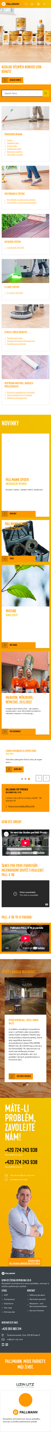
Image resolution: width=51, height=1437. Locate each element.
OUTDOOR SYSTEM (15, 248)
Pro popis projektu (24, 1076)
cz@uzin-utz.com (15, 1339)
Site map (8, 1308)
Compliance (9, 1299)
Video (12, 559)
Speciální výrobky (15, 155)
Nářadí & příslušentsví (17, 398)
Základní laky (13, 143)
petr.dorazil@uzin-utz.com (22, 1175)
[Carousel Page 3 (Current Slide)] (29, 779)
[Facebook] (6, 1344)
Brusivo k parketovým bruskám (21, 392)
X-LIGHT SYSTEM (15, 293)
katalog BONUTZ (15, 80)
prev (39, 778)
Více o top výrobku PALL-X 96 (21, 806)
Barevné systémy (15, 152)
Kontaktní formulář (18, 1180)
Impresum (8, 1304)
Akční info (17, 769)
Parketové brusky (15, 338)
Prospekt (13, 514)
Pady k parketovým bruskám (19, 395)
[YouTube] (3, 1344)
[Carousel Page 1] (22, 779)
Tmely (10, 140)
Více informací (15, 732)
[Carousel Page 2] (25, 779)
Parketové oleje (14, 149)
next (46, 778)
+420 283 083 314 (11, 1329)
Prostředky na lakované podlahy (21, 200)
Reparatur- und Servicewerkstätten (38, 1305)
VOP (6, 1295)
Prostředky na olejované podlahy (21, 203)
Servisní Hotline (37, 1311)
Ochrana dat (9, 1312)
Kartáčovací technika (16, 344)
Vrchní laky (12, 146)
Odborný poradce (37, 1295)
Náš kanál (13, 645)
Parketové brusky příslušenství (21, 341)
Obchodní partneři (38, 1299)
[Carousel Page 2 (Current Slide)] (27, 1085)
